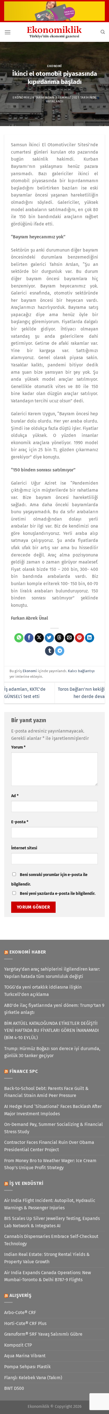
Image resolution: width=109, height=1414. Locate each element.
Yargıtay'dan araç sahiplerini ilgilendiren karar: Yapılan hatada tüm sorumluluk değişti (52, 972)
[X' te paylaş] (39, 638)
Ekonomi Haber (28, 952)
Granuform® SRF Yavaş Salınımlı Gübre (43, 1334)
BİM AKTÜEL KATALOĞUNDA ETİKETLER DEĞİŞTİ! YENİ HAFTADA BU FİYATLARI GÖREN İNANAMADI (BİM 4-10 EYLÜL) (51, 1030)
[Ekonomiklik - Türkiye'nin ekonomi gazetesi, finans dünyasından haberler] (54, 32)
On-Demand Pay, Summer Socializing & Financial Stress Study (53, 1128)
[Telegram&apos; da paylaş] (59, 651)
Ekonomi (54, 66)
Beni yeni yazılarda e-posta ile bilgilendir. (57, 893)
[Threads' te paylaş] (59, 638)
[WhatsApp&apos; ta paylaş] (18, 638)
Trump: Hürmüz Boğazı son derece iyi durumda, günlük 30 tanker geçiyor (52, 1052)
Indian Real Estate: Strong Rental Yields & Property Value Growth (47, 1258)
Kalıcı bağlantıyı (81, 671)
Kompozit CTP (18, 1345)
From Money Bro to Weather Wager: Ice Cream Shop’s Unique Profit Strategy (50, 1164)
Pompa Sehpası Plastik (27, 1366)
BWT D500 (14, 1388)
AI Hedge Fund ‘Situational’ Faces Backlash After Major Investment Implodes (53, 1110)
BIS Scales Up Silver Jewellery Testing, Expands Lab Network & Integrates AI (52, 1222)
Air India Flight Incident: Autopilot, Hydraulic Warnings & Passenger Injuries (49, 1204)
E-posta (19, 822)
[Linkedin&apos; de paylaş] (89, 638)
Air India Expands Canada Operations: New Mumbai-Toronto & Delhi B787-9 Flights (47, 1276)
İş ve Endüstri (27, 1183)
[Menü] (7, 32)
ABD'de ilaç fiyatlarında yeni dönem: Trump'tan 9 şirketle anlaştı (54, 1009)
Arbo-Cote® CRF (20, 1312)
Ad (14, 795)
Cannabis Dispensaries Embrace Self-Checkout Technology (51, 1240)
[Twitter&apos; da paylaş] (49, 638)
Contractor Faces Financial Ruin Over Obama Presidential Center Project (49, 1146)
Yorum (18, 747)
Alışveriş (21, 1295)
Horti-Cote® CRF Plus (25, 1323)
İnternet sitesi (24, 848)
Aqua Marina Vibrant (25, 1355)
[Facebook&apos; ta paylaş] (29, 638)
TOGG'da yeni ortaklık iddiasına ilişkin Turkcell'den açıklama (43, 990)
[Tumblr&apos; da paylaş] (49, 651)
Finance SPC (24, 1071)
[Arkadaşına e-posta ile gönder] (69, 638)
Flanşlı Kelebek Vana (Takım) (33, 1377)
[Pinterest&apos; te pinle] (79, 638)
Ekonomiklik (23, 97)
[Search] (103, 32)
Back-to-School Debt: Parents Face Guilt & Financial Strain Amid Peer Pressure (46, 1092)
